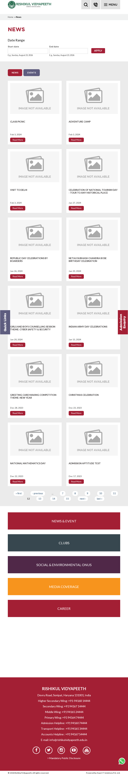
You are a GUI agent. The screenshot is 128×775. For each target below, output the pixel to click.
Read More (18, 140)
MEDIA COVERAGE (64, 587)
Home (10, 17)
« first (19, 493)
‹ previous (38, 493)
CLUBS (64, 543)
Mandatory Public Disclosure (64, 758)
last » (99, 498)
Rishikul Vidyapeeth (30, 5)
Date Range (16, 40)
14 (53, 498)
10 (100, 493)
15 (67, 498)
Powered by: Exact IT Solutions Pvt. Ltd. (103, 773)
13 (39, 498)
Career (64, 608)
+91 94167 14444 (74, 706)
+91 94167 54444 (76, 734)
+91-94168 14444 (79, 700)
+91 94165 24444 (72, 712)
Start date (13, 46)
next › (83, 498)
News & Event (64, 521)
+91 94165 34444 (76, 728)
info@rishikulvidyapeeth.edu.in (68, 740)
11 (114, 493)
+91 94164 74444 (73, 717)
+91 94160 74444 (76, 723)
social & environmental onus (64, 565)
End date (54, 46)
